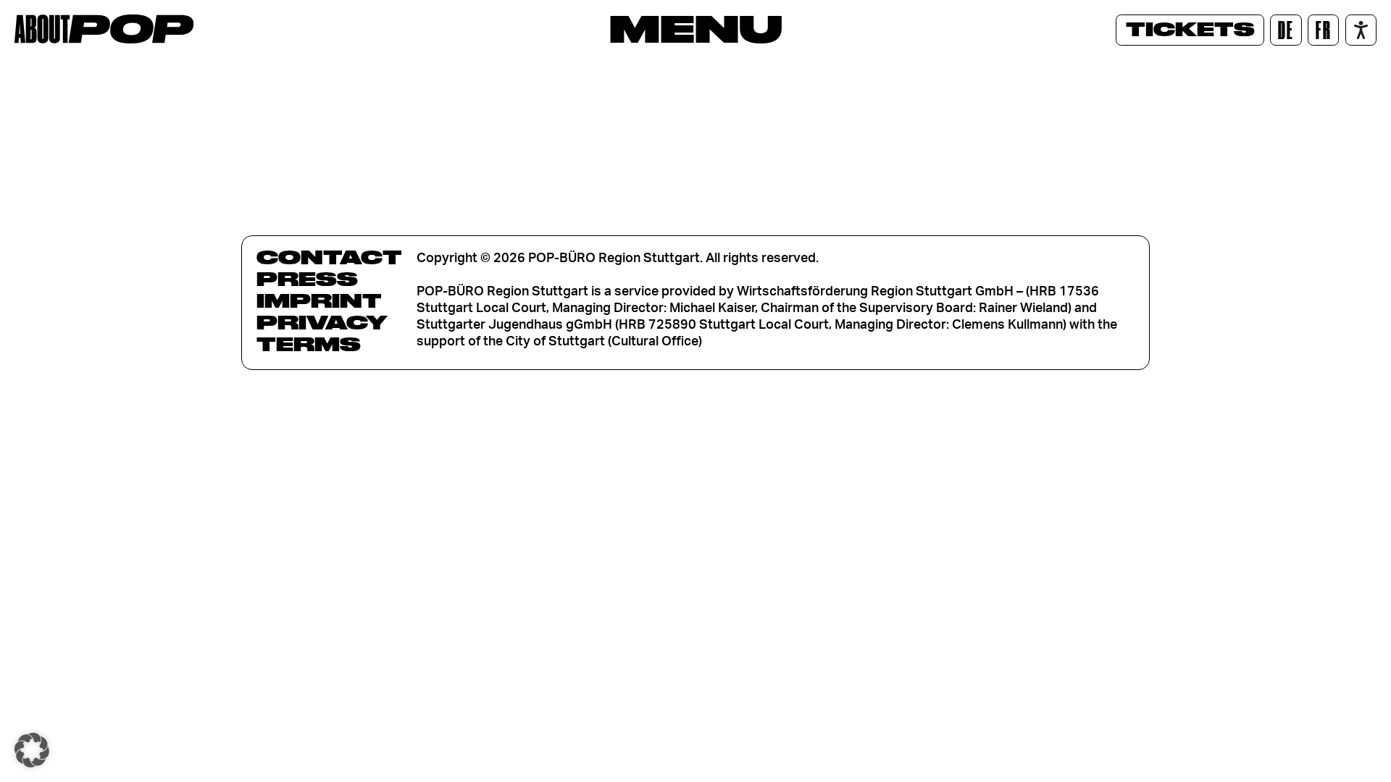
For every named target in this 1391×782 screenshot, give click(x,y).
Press (307, 279)
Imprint (319, 300)
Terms (308, 344)
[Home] (103, 28)
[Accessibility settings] (1361, 30)
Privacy (322, 322)
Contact (329, 257)
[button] (32, 750)
